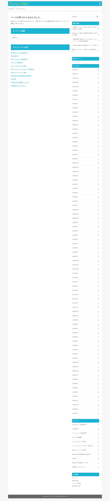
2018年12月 (75, 209)
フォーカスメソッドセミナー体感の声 (23, 69)
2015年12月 (75, 362)
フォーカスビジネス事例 (19, 66)
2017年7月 (75, 281)
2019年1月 (75, 205)
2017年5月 (75, 290)
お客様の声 (15, 56)
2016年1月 (75, 358)
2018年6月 (75, 235)
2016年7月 (75, 332)
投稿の (75, 480)
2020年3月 (75, 150)
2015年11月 (75, 366)
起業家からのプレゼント (19, 85)
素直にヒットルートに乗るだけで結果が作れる (84, 50)
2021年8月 (75, 95)
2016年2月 (75, 354)
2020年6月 (75, 137)
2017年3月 (75, 298)
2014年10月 (75, 404)
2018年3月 (75, 248)
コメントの (76, 483)
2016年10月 (75, 320)
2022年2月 (75, 69)
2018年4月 (75, 243)
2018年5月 (75, 239)
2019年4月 (75, 197)
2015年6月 (75, 387)
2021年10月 (75, 86)
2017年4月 (75, 294)
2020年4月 (75, 146)
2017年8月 (75, 277)
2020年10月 (75, 120)
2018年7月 (75, 231)
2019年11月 (75, 167)
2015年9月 (75, 375)
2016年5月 (75, 341)
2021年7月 (75, 99)
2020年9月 (75, 125)
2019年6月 (75, 188)
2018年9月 (75, 222)
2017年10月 (75, 269)
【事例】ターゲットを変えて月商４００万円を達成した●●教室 (84, 28)
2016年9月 (75, 324)
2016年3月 (75, 349)
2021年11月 (75, 82)
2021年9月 (75, 91)
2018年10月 (75, 218)
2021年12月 (75, 78)
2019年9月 (75, 175)
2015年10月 (75, 371)
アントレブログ (19, 3)
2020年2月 (75, 154)
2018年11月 (75, 214)
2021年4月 (75, 112)
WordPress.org (76, 486)
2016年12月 (75, 311)
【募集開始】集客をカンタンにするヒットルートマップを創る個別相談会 (84, 40)
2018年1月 (75, 256)
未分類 (14, 79)
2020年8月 (75, 129)
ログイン (74, 478)
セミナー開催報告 (17, 62)
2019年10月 (75, 171)
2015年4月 (75, 396)
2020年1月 (75, 158)
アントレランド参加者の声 (20, 59)
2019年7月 (75, 184)
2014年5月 (75, 409)
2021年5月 (75, 108)
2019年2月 (75, 201)
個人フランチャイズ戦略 (19, 72)
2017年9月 (75, 273)
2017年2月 (75, 303)
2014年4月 (75, 413)
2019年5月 (75, 192)
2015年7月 (75, 383)
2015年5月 (75, 392)
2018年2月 (75, 252)
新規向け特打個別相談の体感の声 (21, 76)
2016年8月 (75, 328)
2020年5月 (75, 142)
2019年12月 (75, 163)
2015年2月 (75, 400)
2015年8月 (75, 379)
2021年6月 (75, 103)
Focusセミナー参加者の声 (19, 52)
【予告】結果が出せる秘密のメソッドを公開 (84, 45)
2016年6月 (75, 337)
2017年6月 (75, 286)
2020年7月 (75, 133)
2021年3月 (75, 116)
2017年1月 (75, 307)
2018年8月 (75, 226)
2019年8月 (75, 180)
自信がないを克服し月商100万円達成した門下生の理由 (84, 34)
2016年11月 (75, 315)
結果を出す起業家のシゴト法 (20, 82)
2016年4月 (75, 345)
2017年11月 (75, 264)
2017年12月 (75, 260)
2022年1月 (75, 74)
